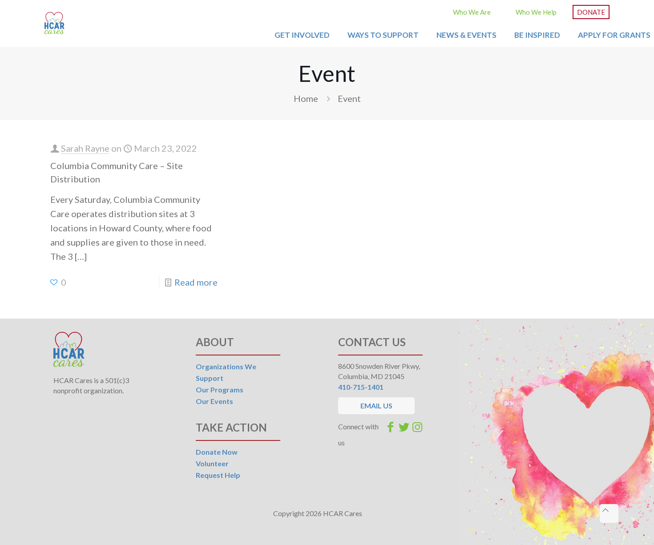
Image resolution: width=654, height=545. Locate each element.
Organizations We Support (226, 372)
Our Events (214, 401)
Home (306, 98)
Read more (196, 282)
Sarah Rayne (85, 148)
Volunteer (212, 463)
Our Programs (219, 389)
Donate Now (217, 452)
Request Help (218, 475)
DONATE (591, 12)
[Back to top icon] (609, 513)
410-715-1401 (361, 387)
